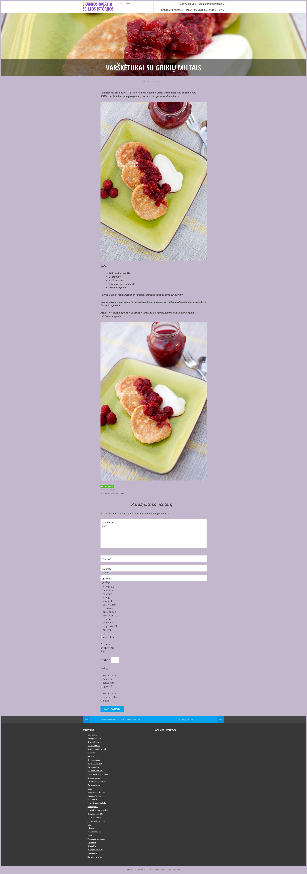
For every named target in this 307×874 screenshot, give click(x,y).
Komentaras (107, 524)
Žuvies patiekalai (95, 857)
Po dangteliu (93, 806)
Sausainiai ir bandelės (96, 821)
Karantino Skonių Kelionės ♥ (201, 9)
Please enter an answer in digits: (107, 647)
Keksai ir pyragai (94, 778)
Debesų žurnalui (94, 742)
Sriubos (91, 828)
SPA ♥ (221, 9)
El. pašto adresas (107, 570)
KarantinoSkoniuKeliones (98, 774)
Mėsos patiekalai (94, 796)
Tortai (90, 835)
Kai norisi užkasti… (95, 770)
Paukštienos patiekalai (97, 803)
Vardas (106, 559)
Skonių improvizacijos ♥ (211, 4)
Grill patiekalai (94, 760)
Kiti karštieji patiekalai (97, 781)
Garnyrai (91, 753)
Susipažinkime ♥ (188, 4)
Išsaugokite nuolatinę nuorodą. (112, 493)
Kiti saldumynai (94, 785)
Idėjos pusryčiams (95, 763)
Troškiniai (92, 842)
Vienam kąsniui (94, 853)
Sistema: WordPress (135, 869)
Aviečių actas (186, 719)
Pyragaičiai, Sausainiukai (98, 810)
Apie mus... (112, 490)
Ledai (90, 788)
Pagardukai (92, 799)
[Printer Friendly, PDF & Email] (107, 486)
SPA (89, 824)
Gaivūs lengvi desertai (97, 749)
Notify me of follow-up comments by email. (109, 681)
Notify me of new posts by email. (110, 697)
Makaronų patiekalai (96, 792)
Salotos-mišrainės (95, 817)
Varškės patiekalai (95, 850)
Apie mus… (92, 735)
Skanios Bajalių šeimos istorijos (98, 6)
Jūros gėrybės (93, 767)
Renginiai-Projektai (95, 814)
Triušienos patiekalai (96, 839)
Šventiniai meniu (94, 832)
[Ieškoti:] (134, 3)
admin (161, 81)
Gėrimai (91, 756)
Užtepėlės (92, 846)
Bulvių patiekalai (94, 738)
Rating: (104, 668)
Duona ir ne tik (94, 745)
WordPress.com (174, 869)
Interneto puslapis (107, 580)
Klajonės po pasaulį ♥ (172, 9)
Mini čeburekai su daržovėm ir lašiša (121, 719)
